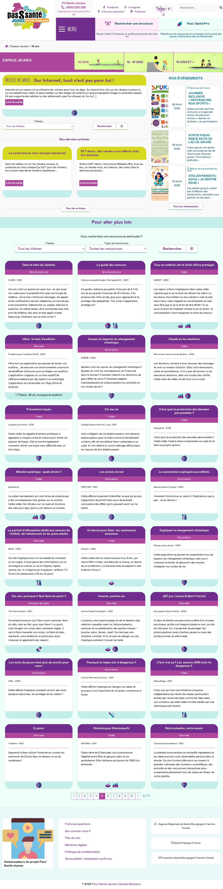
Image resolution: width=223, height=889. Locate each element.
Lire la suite (14, 102)
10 (131, 796)
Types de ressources (116, 243)
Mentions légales (76, 845)
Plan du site (72, 838)
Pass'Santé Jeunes (104, 884)
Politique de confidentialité (82, 852)
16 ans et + (185, 62)
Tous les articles (76, 208)
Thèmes (38, 121)
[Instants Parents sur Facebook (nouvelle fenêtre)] (169, 9)
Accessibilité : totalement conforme (88, 858)
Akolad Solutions (130, 884)
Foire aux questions (77, 824)
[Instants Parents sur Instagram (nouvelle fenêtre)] (163, 15)
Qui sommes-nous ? (78, 831)
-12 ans (83, 62)
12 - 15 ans (135, 62)
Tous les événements (186, 206)
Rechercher (104, 126)
